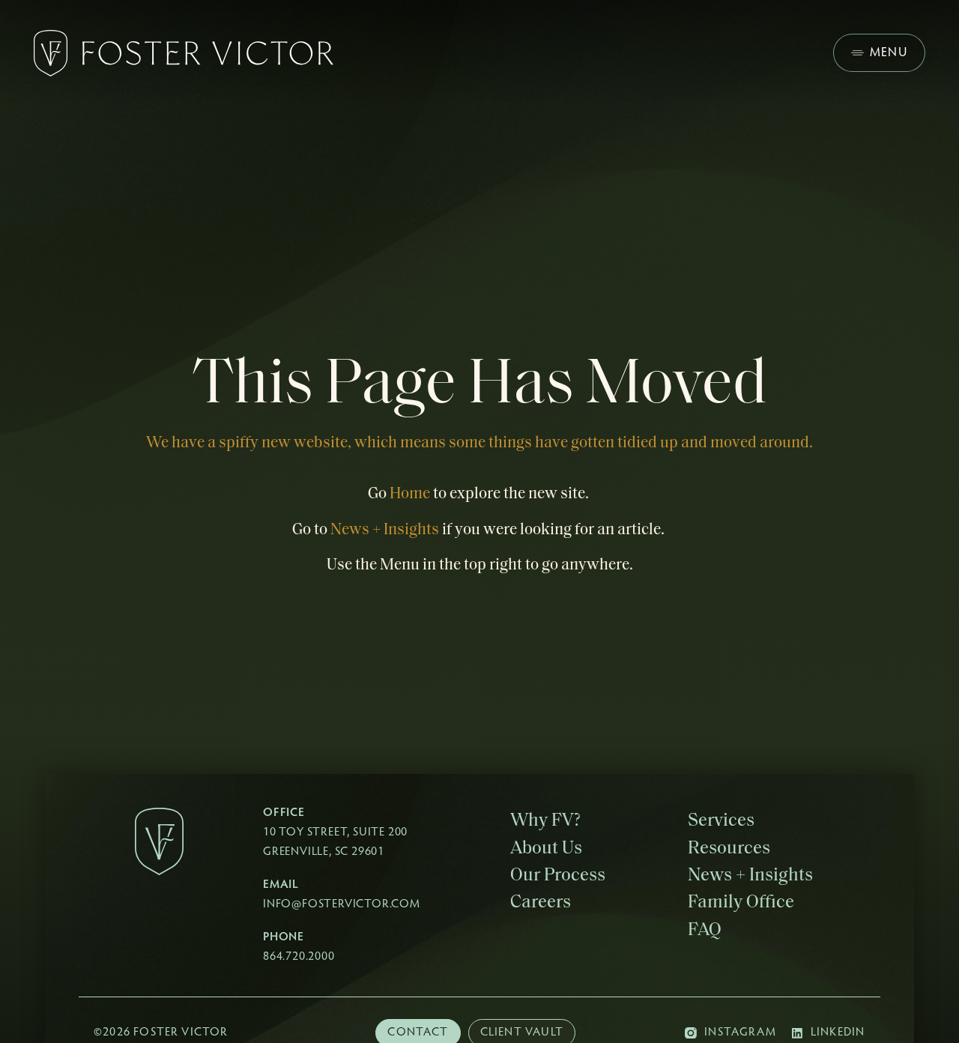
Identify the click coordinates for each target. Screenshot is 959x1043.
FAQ (704, 931)
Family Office (741, 903)
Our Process (557, 876)
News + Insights (384, 530)
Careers (540, 903)
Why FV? (545, 821)
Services (721, 821)
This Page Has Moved (480, 386)
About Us (546, 849)
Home (410, 494)
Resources (729, 849)
